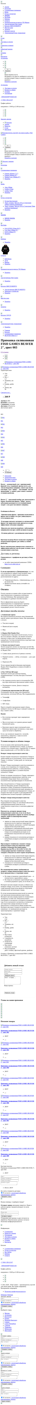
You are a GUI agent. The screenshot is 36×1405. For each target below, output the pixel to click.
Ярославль (8, 1330)
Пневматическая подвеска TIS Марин (17, 22)
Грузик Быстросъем (11, 201)
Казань (7, 1318)
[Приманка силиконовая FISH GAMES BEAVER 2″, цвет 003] (20, 363)
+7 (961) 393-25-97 (7, 100)
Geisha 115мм (9, 189)
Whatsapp (4, 1295)
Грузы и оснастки (10, 1250)
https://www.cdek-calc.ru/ (12, 564)
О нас (3, 38)
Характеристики (10, 477)
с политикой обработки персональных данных (13, 1194)
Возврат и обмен (10, 90)
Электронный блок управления (15, 33)
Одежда (7, 21)
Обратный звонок (6, 49)
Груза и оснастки (10, 14)
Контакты (4, 56)
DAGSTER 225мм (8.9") (12, 228)
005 (2, 440)
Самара (7, 1322)
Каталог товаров (8, 161)
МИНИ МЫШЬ (10, 218)
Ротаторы (8, 8)
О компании (9, 1231)
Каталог (9, 122)
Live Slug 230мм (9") (11, 230)
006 (2, 447)
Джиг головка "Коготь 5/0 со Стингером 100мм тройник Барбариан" (18, 203)
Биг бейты (8, 1252)
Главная (7, 330)
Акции (7, 7)
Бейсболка (8, 259)
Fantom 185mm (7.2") (11, 173)
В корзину (8, 472)
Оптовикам (8, 93)
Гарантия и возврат (7, 45)
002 (2, 427)
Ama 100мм (8, 187)
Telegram (10, 1295)
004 (2, 434)
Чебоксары (8, 1329)
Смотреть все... (6, 392)
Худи (6, 260)
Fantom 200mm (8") (11, 175)
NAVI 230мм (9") (10, 232)
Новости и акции (10, 1233)
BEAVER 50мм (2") (11, 335)
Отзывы (3, 53)
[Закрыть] (1, 1198)
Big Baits (7, 17)
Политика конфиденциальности (15, 1291)
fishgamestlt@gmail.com (9, 96)
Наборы (7, 19)
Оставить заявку (6, 1216)
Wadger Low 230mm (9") (12, 177)
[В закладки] (6, 356)
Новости (7, 126)
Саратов (7, 1325)
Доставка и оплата (7, 42)
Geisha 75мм (9, 191)
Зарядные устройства (12, 291)
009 (2, 467)
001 (2, 421)
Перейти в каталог (11, 81)
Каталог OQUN (10, 31)
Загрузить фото (9, 975)
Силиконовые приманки (13, 10)
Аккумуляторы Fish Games (13, 24)
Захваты (7, 29)
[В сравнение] (6, 358)
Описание (8, 476)
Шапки (7, 262)
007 (2, 454)
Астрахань (4, 58)
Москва (7, 1313)
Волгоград (8, 1317)
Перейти (7, 179)
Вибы (6, 12)
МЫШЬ (7, 15)
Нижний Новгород (11, 1320)
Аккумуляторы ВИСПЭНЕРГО (15, 289)
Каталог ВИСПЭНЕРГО (13, 26)
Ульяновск (8, 1327)
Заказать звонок (6, 119)
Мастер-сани (9, 28)
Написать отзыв (9, 993)
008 (2, 460)
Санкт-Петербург (10, 1324)
